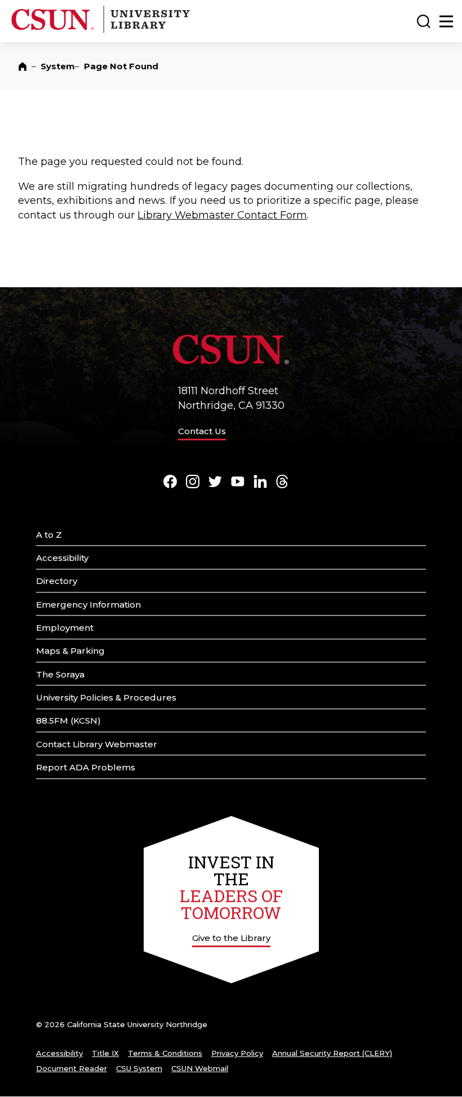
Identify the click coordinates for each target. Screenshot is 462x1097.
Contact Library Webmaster (96, 744)
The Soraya (60, 674)
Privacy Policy (237, 1053)
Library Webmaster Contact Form (222, 215)
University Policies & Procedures (106, 697)
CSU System (139, 1068)
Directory (56, 581)
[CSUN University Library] (145, 31)
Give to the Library (231, 938)
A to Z (49, 534)
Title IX (105, 1053)
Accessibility (62, 557)
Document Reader (71, 1068)
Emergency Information (88, 604)
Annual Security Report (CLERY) (332, 1053)
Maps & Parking (70, 650)
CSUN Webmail (199, 1068)
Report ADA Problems (85, 767)
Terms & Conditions (165, 1053)
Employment (65, 627)
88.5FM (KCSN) (68, 720)
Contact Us (202, 431)
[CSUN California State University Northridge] (55, 31)
